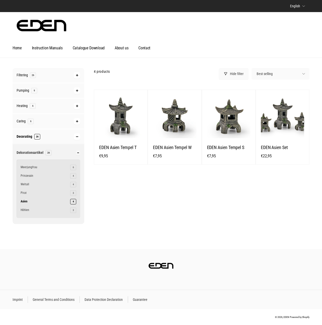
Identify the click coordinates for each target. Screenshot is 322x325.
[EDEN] (161, 267)
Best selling (265, 74)
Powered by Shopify (299, 317)
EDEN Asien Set (274, 147)
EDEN (286, 317)
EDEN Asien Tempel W (172, 147)
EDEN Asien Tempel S (226, 147)
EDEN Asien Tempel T (118, 147)
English (295, 6)
